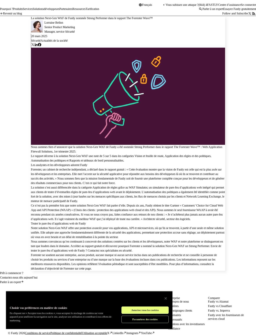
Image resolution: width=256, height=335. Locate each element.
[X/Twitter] (250, 13)
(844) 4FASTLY (208, 4)
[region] (89, 310)
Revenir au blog (12, 13)
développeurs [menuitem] (51, 9)
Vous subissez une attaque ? (182, 4)
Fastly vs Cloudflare (220, 306)
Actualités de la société (54, 40)
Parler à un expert (212, 9)
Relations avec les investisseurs (186, 324)
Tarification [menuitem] (92, 9)
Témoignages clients (180, 310)
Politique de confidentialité (66, 333)
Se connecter (248, 4)
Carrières (173, 306)
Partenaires (174, 315)
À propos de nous (178, 301)
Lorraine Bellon (53, 22)
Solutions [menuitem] (38, 9)
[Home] (9, 6)
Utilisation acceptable (94, 333)
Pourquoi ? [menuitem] (6, 9)
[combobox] (152, 5)
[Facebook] (39, 45)
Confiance (174, 328)
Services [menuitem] (28, 9)
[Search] (200, 9)
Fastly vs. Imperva (219, 310)
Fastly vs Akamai (218, 301)
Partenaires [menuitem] (65, 9)
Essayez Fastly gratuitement (239, 9)
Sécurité (36, 40)
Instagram (132, 333)
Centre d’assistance (229, 4)
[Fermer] (166, 298)
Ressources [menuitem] (79, 9)
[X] (32, 45)
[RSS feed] (254, 13)
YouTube (146, 333)
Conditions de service (37, 333)
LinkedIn (117, 333)
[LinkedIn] (36, 45)
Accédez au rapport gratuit (86, 246)
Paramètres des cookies (145, 319)
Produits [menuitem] (18, 9)
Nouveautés (175, 319)
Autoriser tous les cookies (145, 310)
